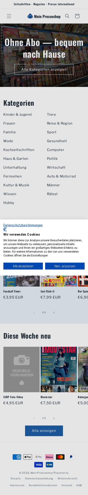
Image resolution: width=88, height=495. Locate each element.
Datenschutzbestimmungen (23, 225)
